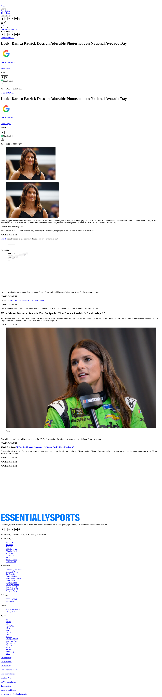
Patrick (3, 239)
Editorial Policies (12, 551)
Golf (7, 624)
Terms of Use (11, 562)
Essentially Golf (12, 572)
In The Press (10, 553)
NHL (8, 654)
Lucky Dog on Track (13, 570)
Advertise (9, 545)
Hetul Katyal (6, 68)
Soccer (8, 649)
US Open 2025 (11, 611)
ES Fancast (10, 601)
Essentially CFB (12, 589)
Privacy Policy (11, 560)
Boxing (8, 622)
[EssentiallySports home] (40, 521)
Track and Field (11, 641)
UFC (7, 634)
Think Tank (5, 13)
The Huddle (10, 580)
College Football (12, 639)
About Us (9, 543)
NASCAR (10, 38)
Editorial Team (11, 549)
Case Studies (8, 32)
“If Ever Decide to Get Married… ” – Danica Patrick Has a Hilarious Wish (46, 447)
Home (3, 38)
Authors (9, 547)
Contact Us (10, 555)
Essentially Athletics (13, 578)
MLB (8, 647)
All (7, 620)
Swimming (10, 652)
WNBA (9, 637)
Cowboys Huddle (12, 585)
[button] (7, 225)
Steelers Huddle (12, 587)
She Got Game (11, 574)
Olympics (9, 645)
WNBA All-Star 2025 (14, 609)
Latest (3, 6)
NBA (8, 628)
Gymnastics (10, 643)
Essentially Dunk (12, 576)
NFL (7, 630)
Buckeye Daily (11, 591)
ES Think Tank (11, 599)
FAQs (8, 557)
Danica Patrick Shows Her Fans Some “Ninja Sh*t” (29, 300)
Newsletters (5, 11)
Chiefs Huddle (11, 583)
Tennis (8, 632)
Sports (5, 27)
